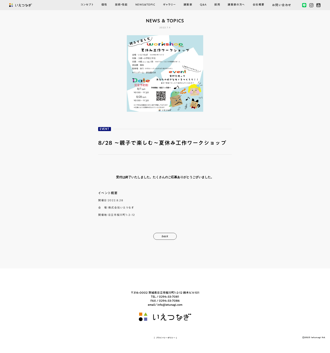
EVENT (104, 129)
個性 (104, 5)
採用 (217, 5)
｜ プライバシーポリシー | (165, 337)
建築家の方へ (236, 5)
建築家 (188, 5)
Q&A (203, 5)
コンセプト (87, 5)
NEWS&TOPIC (145, 5)
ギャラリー (169, 5)
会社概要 (258, 5)
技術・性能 (121, 5)
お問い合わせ (281, 5)
